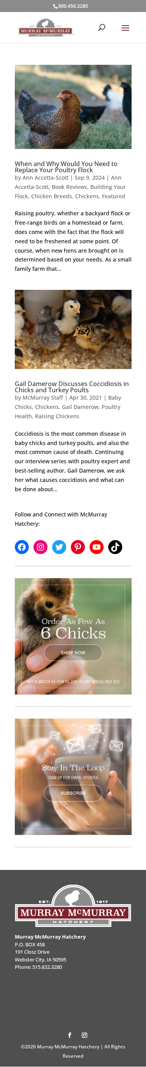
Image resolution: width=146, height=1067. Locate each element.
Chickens (87, 196)
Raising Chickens (57, 416)
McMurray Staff (43, 397)
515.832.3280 (47, 966)
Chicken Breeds (51, 196)
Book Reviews (69, 187)
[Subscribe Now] (73, 777)
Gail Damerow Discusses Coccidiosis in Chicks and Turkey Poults (72, 386)
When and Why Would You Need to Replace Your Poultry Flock (66, 166)
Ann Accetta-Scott (46, 177)
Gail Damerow (80, 407)
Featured (113, 196)
